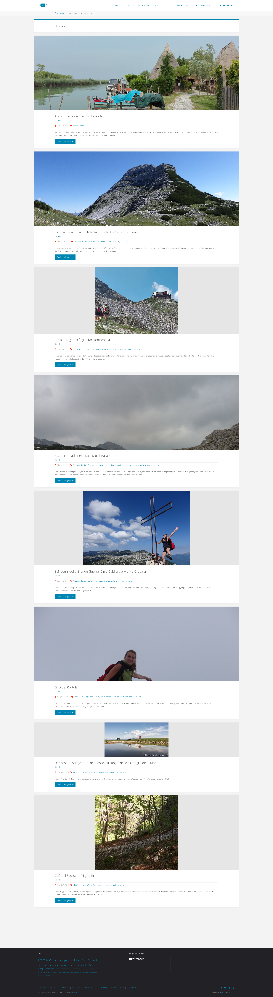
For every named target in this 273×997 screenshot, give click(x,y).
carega (75, 349)
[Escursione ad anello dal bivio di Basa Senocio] (136, 432)
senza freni (121, 349)
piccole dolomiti (110, 349)
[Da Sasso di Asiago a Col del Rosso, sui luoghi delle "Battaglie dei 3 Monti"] (136, 739)
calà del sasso (104, 885)
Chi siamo (64, 988)
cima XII (103, 241)
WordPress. (231, 992)
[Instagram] (228, 5)
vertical (71, 972)
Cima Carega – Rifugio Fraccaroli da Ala (82, 340)
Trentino (110, 241)
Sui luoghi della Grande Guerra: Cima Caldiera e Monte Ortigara (100, 571)
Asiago (42, 975)
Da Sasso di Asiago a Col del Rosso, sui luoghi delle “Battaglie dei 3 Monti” (107, 763)
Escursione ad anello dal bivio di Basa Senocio (87, 455)
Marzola (76, 972)
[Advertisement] (136, 926)
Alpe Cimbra (66, 972)
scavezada (94, 972)
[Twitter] (224, 5)
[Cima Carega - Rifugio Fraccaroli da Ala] (136, 300)
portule (149, 465)
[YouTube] (231, 5)
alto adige (69, 969)
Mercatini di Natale (86, 969)
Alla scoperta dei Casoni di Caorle (79, 116)
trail (44, 972)
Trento (92, 965)
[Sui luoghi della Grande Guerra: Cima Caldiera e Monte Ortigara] (136, 531)
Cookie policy (117, 988)
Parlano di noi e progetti (84, 988)
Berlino (85, 965)
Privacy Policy (134, 988)
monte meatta (140, 465)
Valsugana (118, 241)
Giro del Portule (66, 687)
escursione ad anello (87, 349)
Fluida (223, 992)
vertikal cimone (60, 969)
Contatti (104, 988)
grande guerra (128, 465)
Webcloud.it (75, 992)
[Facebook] (220, 5)
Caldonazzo (51, 975)
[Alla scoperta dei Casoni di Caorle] (136, 73)
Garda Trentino (54, 972)
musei (39, 975)
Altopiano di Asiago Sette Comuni (86, 241)
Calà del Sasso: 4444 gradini (74, 875)
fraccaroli (99, 349)
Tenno (46, 975)
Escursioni (62, 13)
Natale (60, 972)
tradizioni (95, 969)
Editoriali (42, 988)
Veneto (81, 126)
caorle (75, 126)
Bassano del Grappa (83, 972)
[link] (215, 5)
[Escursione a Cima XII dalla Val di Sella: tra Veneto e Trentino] (136, 188)
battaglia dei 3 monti (107, 772)
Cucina (53, 988)
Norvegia (42, 965)
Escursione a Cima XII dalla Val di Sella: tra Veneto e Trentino (98, 232)
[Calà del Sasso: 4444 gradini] (136, 832)
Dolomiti (77, 969)
